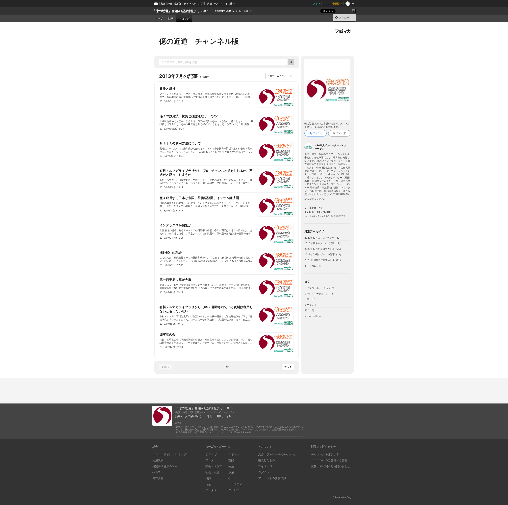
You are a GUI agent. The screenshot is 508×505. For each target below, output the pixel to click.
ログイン (315, 3)
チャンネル (190, 3)
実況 (209, 3)
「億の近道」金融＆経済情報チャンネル (181, 11)
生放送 (178, 3)
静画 (169, 3)
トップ (159, 18)
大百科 (201, 3)
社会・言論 (242, 11)
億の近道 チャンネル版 (199, 41)
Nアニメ (218, 3)
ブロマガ (184, 18)
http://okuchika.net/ (315, 199)
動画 (163, 3)
